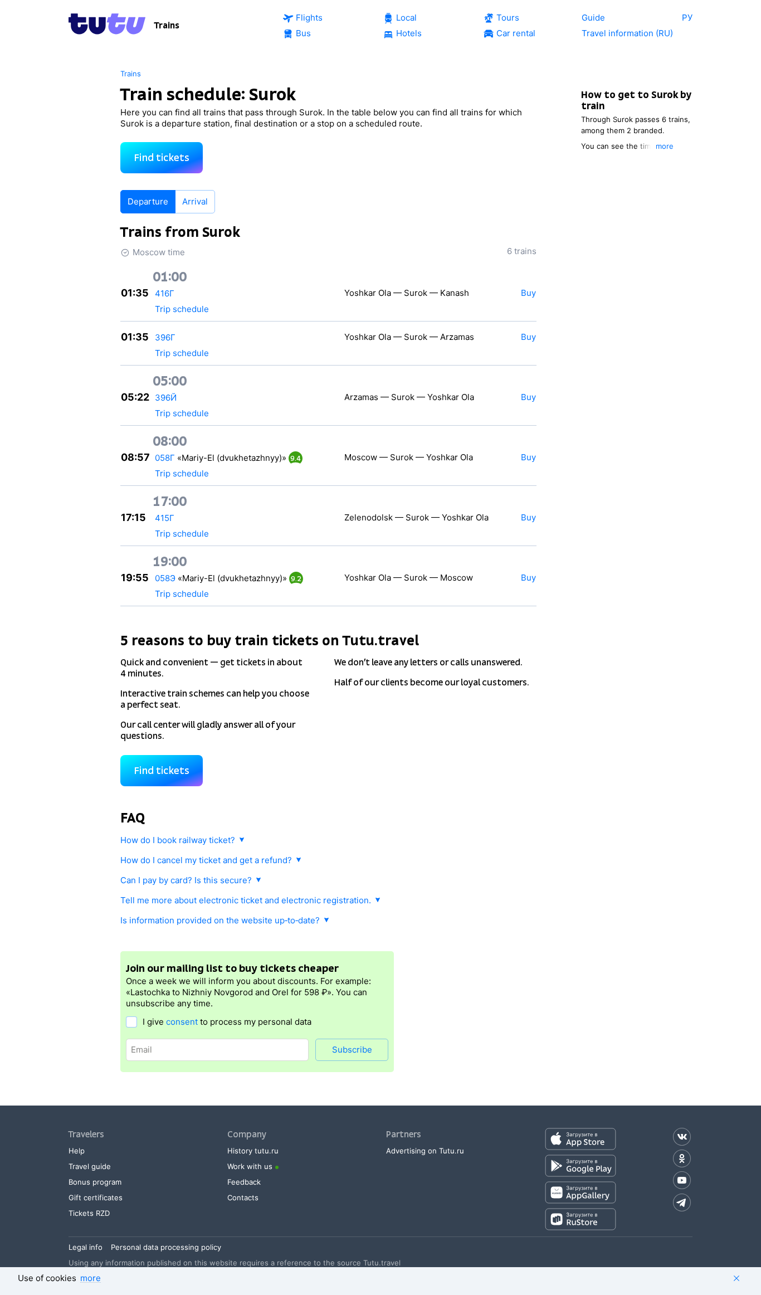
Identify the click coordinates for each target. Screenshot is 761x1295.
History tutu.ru (253, 1150)
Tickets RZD (89, 1213)
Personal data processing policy (166, 1247)
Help (77, 1150)
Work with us (249, 1166)
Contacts (242, 1197)
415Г (164, 518)
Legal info (86, 1247)
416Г (164, 293)
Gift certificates (96, 1197)
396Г (165, 337)
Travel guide (90, 1166)
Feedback (244, 1181)
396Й (166, 397)
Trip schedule (182, 309)
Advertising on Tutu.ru (425, 1150)
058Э (165, 578)
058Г (165, 457)
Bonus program (95, 1181)
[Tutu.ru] (107, 25)
